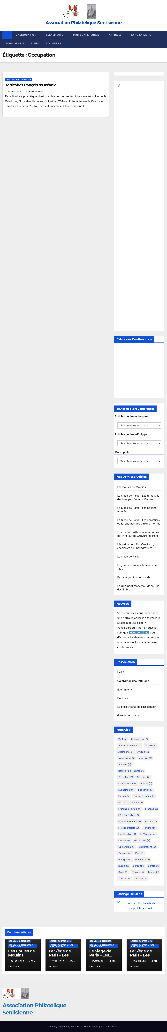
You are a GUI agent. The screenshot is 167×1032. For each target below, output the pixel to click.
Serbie (153, 865)
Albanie (151, 745)
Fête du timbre (128, 815)
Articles (115, 34)
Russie (123, 865)
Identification (127, 834)
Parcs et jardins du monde (133, 577)
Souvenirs (53, 43)
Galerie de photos (128, 715)
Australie (145, 758)
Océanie (124, 853)
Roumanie (142, 859)
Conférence (127, 783)
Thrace (138, 872)
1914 (122, 739)
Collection (125, 777)
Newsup (96, 1026)
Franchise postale (129, 808)
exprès (124, 796)
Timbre (153, 872)
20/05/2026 (18, 961)
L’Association (26, 34)
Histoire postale (128, 827)
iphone (124, 840)
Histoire (151, 821)
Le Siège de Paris (128, 556)
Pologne (124, 859)
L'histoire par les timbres (18, 79)
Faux (123, 802)
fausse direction (144, 796)
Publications (125, 698)
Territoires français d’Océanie (30, 85)
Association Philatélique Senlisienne (84, 22)
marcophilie (142, 840)
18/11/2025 (98, 961)
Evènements (55, 34)
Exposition (145, 789)
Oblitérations (147, 846)
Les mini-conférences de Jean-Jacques (21, 946)
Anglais (143, 751)
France (137, 802)
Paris (139, 853)
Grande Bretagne (129, 821)
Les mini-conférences (19, 941)
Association (126, 758)
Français (151, 808)
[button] (162, 39)
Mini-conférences (86, 34)
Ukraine (141, 878)
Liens (35, 43)
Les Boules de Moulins (131, 487)
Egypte (146, 783)
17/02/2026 (58, 961)
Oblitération (126, 846)
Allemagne (126, 751)
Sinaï (123, 872)
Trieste (124, 878)
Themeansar (110, 1026)
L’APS (121, 672)
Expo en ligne (141, 34)
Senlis (138, 865)
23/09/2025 (139, 961)
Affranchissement (129, 745)
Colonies (143, 777)
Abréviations (139, 739)
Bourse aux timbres (131, 770)
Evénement (126, 789)
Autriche (124, 764)
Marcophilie (15, 43)
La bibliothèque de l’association (136, 706)
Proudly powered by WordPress (65, 1026)
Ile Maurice (148, 834)
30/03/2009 (15, 91)
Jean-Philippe (34, 91)
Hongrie (149, 827)
